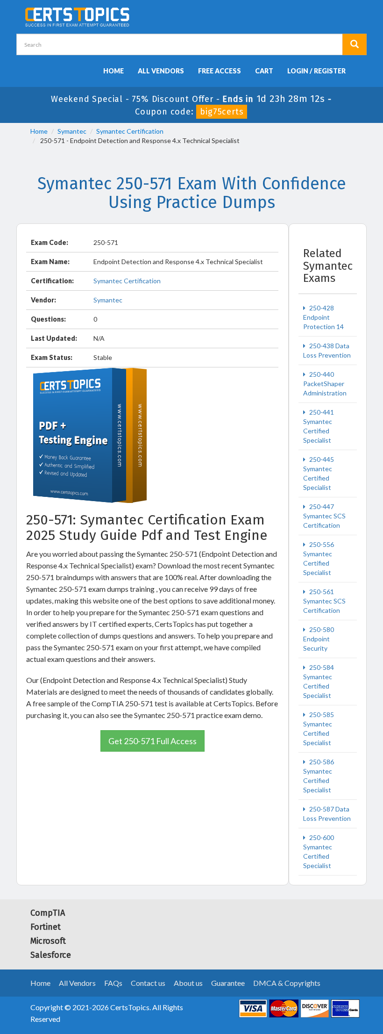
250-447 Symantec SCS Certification (324, 516)
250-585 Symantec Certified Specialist (318, 729)
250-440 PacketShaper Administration (325, 383)
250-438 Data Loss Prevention (327, 350)
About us (188, 982)
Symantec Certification (129, 131)
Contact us (148, 982)
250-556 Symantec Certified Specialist (318, 558)
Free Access (219, 71)
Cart (264, 71)
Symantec (71, 131)
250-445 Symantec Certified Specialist (318, 473)
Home (113, 71)
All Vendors (161, 71)
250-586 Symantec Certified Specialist (318, 776)
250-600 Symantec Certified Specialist (318, 851)
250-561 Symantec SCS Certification (324, 601)
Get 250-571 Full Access (152, 741)
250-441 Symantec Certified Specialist (318, 426)
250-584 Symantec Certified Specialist (318, 681)
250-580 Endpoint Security (318, 638)
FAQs (113, 982)
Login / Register (316, 71)
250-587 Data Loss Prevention (327, 813)
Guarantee (228, 982)
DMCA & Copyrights (286, 982)
